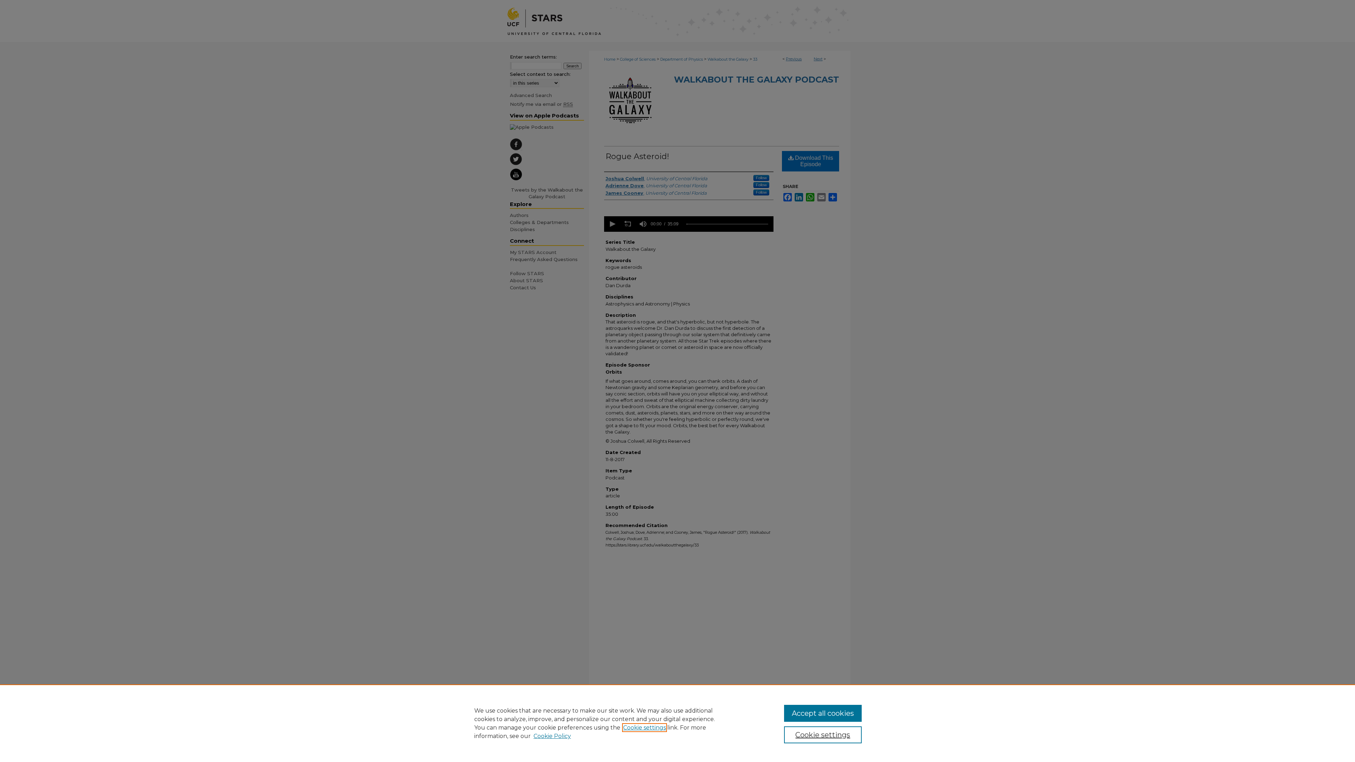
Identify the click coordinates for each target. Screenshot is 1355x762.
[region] (677, 723)
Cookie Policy (552, 736)
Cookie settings (644, 727)
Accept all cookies (823, 713)
